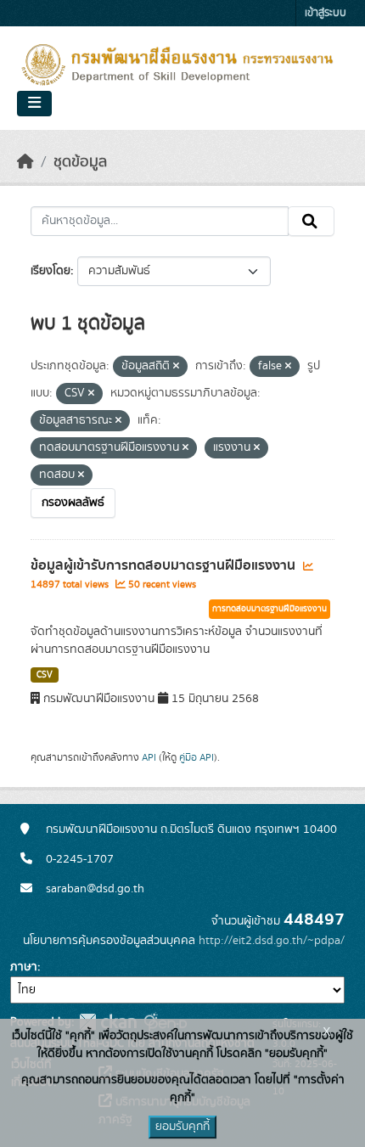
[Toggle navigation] (34, 103)
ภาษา (23, 967)
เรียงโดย (50, 270)
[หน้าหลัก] (25, 162)
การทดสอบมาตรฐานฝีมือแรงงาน (269, 609)
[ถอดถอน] (176, 367)
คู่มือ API (196, 757)
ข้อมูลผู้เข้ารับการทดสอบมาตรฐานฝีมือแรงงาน (165, 565)
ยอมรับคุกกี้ (182, 1126)
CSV (44, 675)
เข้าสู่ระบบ (325, 13)
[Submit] (311, 221)
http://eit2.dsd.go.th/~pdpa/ (272, 940)
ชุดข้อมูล (80, 162)
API (149, 757)
